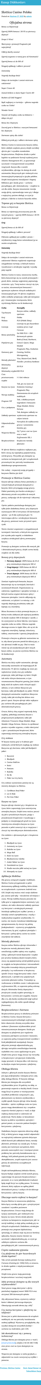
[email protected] (8, 1343)
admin (29, 16)
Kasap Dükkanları (13, 2)
